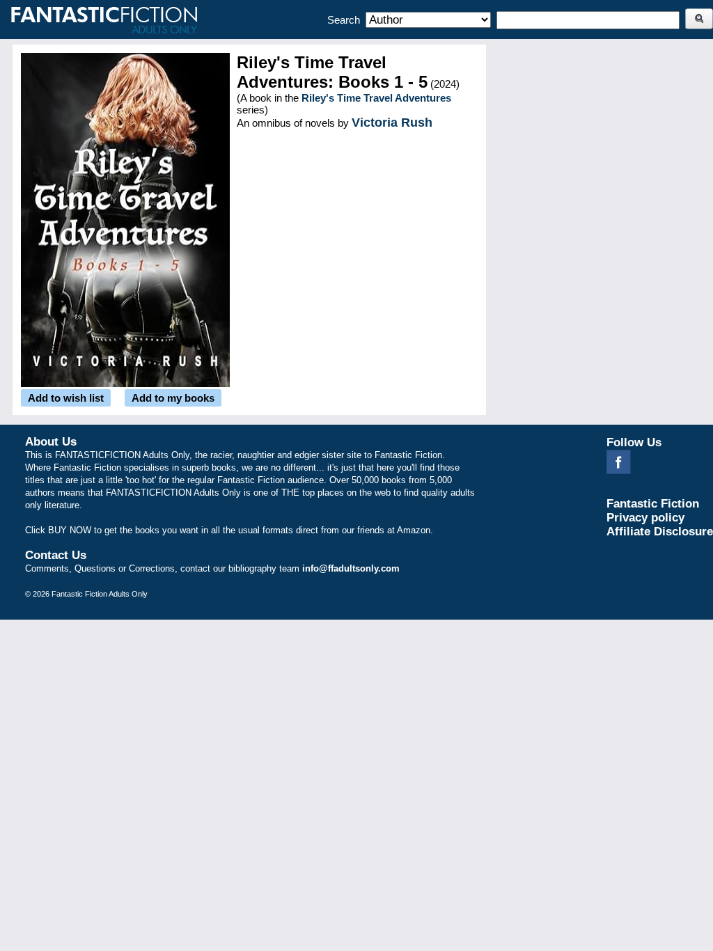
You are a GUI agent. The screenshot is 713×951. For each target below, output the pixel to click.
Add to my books (173, 398)
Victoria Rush (392, 122)
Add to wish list (66, 398)
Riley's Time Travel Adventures (376, 98)
